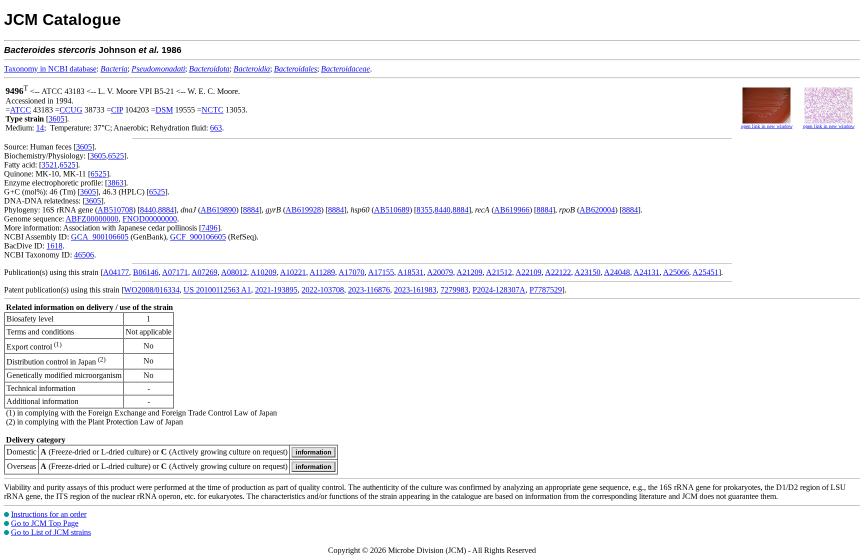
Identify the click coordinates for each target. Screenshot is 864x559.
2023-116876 (369, 290)
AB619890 (218, 210)
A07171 (175, 272)
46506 (84, 254)
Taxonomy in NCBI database (50, 68)
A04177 (116, 272)
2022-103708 (323, 290)
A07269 (205, 272)
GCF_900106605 (198, 236)
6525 (116, 156)
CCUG (71, 110)
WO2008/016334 (152, 290)
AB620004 (597, 210)
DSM (164, 110)
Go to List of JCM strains (51, 532)
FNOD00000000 (149, 218)
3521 (50, 164)
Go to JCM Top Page (44, 523)
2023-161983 (415, 290)
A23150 (587, 272)
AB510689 (392, 210)
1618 (54, 246)
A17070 (351, 272)
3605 (56, 118)
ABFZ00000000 (92, 218)
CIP (117, 110)
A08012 (234, 272)
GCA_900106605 (99, 236)
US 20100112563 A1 (217, 290)
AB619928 (303, 210)
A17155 (381, 272)
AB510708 (115, 210)
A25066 (676, 272)
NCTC (213, 110)
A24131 (647, 272)
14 (40, 128)
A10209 (263, 272)
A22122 (558, 272)
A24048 (617, 272)
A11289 (322, 272)
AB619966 (512, 210)
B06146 (145, 272)
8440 (148, 210)
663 (216, 128)
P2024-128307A (499, 290)
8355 (424, 210)
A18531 (411, 272)
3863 (116, 182)
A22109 (529, 272)
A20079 (440, 272)
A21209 (469, 272)
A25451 (705, 272)
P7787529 (546, 290)
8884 (166, 210)
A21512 (499, 272)
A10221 (293, 272)
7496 (210, 228)
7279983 (454, 290)
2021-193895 (276, 290)
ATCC (20, 110)
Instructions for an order (48, 514)
